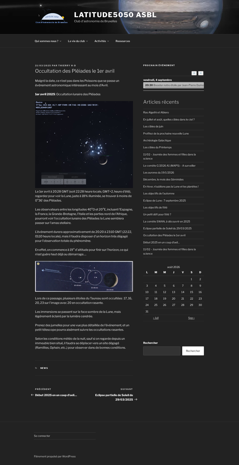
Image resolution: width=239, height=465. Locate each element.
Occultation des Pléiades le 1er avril (164, 235)
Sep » (191, 317)
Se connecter (42, 435)
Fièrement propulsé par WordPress (55, 456)
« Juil (156, 317)
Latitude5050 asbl (115, 15)
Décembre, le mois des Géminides (163, 179)
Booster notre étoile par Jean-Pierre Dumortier (174, 85)
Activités (100, 41)
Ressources (123, 41)
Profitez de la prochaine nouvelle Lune (166, 133)
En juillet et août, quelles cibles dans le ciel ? (169, 119)
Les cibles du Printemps (157, 147)
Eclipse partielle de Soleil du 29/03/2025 (167, 228)
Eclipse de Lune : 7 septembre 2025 (164, 200)
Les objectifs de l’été (155, 207)
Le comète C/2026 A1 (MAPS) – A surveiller (169, 165)
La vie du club (76, 41)
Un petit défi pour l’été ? (157, 214)
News (44, 368)
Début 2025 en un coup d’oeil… (161, 242)
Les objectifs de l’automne (158, 193)
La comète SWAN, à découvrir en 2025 (166, 221)
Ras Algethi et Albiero (156, 112)
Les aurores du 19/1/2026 (158, 172)
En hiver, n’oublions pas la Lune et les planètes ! (170, 186)
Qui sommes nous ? (46, 41)
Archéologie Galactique (157, 140)
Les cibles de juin (153, 126)
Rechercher (150, 342)
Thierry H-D (67, 65)
